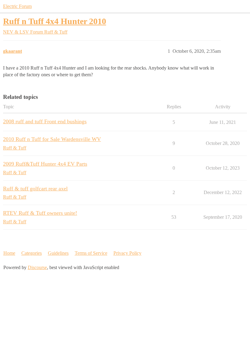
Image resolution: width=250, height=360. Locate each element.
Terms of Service (91, 253)
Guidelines (58, 253)
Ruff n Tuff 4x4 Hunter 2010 (54, 21)
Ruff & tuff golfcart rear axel (35, 188)
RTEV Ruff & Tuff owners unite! (40, 213)
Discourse (37, 267)
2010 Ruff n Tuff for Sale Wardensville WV (52, 139)
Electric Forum (17, 6)
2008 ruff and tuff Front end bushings (45, 121)
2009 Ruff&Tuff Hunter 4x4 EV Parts (45, 164)
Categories (31, 253)
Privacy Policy (127, 253)
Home (9, 253)
